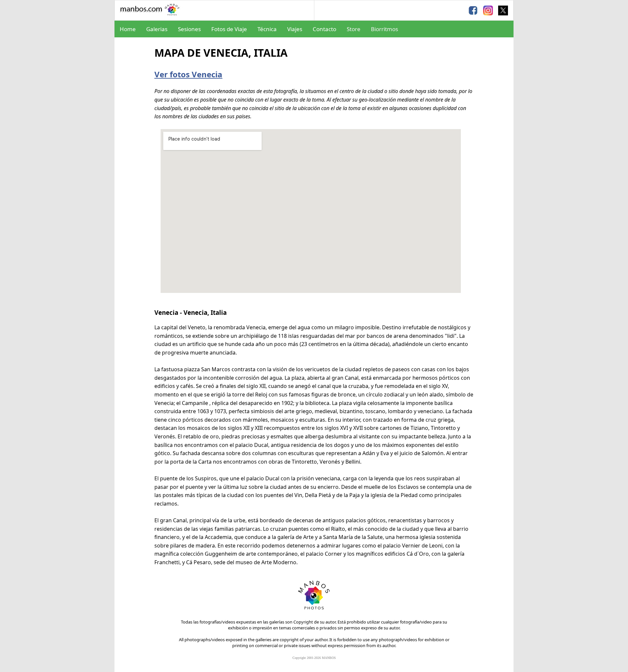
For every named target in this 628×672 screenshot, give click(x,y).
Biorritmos (384, 29)
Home (128, 29)
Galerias (156, 29)
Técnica (267, 29)
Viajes (294, 29)
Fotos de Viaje (229, 29)
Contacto (324, 29)
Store (353, 29)
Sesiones (189, 29)
